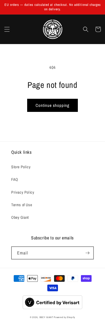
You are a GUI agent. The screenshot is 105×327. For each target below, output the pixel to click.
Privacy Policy (22, 192)
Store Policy (21, 166)
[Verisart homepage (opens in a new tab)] (52, 308)
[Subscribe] (87, 252)
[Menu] (7, 29)
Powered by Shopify (64, 317)
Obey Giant (20, 217)
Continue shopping (52, 105)
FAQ (14, 179)
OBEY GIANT (46, 317)
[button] (86, 29)
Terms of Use (21, 204)
